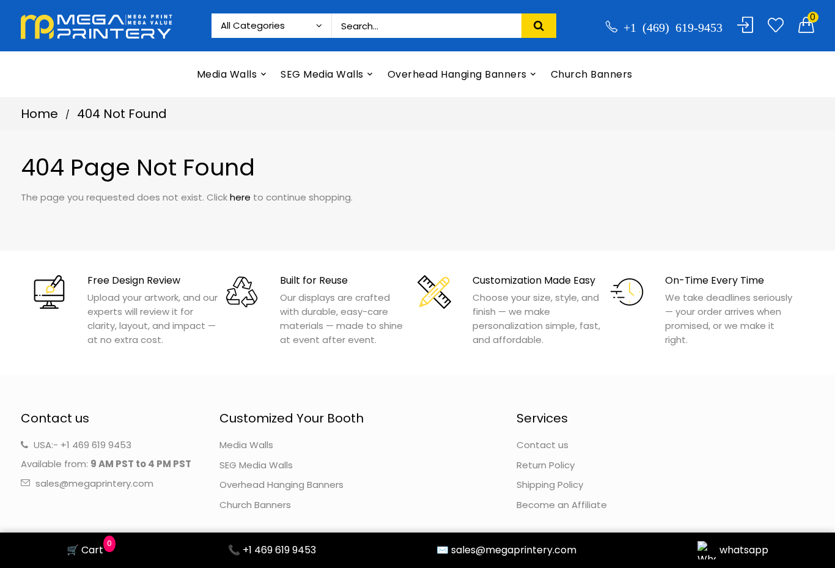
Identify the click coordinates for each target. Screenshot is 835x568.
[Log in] (745, 26)
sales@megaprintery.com (94, 483)
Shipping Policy (550, 484)
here (240, 197)
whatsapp (743, 550)
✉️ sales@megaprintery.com (506, 550)
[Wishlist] (776, 26)
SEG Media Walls (256, 465)
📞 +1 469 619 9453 (272, 550)
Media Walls (246, 444)
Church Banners (255, 504)
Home (39, 113)
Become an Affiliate (562, 504)
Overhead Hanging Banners (281, 484)
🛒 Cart (87, 549)
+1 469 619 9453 (96, 444)
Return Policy (546, 465)
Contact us (542, 444)
